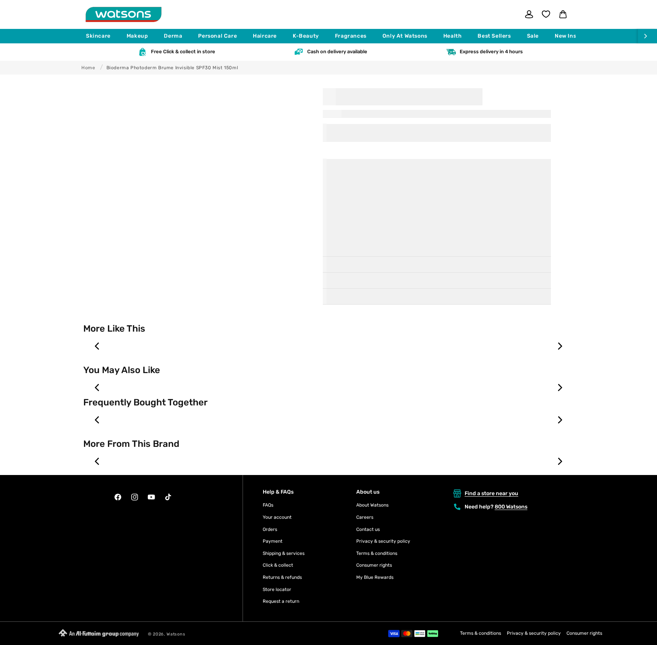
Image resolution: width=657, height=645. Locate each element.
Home (88, 67)
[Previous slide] (97, 346)
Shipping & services (284, 553)
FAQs (268, 505)
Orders (270, 529)
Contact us (368, 529)
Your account (277, 517)
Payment (272, 541)
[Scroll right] (647, 36)
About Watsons (372, 505)
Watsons (176, 634)
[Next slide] (559, 346)
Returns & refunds (282, 577)
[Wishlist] (546, 14)
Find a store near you (491, 493)
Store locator (277, 589)
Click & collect (278, 565)
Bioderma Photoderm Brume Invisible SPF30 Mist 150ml (172, 67)
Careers (364, 517)
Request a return (281, 601)
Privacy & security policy (383, 541)
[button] (101, 36)
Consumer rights (374, 565)
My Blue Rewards (375, 577)
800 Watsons (511, 507)
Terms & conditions (376, 553)
